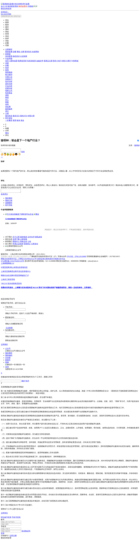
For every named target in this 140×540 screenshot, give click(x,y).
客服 (7, 362)
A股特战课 (13, 61)
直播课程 (8, 203)
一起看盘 (8, 120)
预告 (18, 52)
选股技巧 (8, 79)
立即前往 (4, 513)
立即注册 (13, 536)
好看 (7, 65)
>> (2, 157)
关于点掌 (16, 237)
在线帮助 (35, 52)
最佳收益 (8, 116)
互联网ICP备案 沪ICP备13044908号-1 (15, 256)
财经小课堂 (66, 61)
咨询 (7, 367)
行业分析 (8, 86)
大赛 (7, 113)
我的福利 (8, 355)
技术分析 (8, 81)
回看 (14, 52)
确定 (23, 381)
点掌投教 (23, 239)
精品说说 (16, 56)
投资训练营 (31, 61)
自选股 (7, 358)
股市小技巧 (57, 61)
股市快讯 (28, 52)
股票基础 (8, 72)
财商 (7, 70)
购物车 (7, 360)
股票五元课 (48, 61)
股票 (14, 120)
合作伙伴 (31, 237)
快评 (7, 68)
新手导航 (8, 205)
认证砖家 (23, 56)
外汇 (7, 100)
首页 (7, 61)
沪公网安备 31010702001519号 (12, 261)
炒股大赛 (31, 116)
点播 (22, 52)
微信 (7, 133)
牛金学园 (8, 58)
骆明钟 (137, 145)
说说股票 (8, 56)
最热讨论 (23, 116)
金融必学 (39, 61)
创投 (7, 104)
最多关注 (16, 116)
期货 (7, 97)
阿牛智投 (8, 118)
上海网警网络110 (7, 263)
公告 (29, 241)
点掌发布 (34, 244)
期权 (7, 102)
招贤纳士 (27, 244)
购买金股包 (22, 6)
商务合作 (23, 241)
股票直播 (8, 52)
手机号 (3, 526)
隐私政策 (38, 237)
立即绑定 (4, 344)
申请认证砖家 (18, 244)
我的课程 (8, 198)
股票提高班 (22, 61)
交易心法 (8, 77)
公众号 (7, 348)
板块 (18, 120)
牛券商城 (74, 61)
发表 (23, 152)
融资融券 (8, 109)
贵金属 (7, 107)
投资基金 (8, 93)
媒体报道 (23, 237)
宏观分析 (8, 88)
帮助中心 (16, 241)
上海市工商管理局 (8, 279)
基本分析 (8, 84)
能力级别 (8, 74)
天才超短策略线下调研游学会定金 (16, 219)
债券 (7, 95)
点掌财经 (8, 49)
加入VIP (4, 6)
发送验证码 (26, 531)
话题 (7, 63)
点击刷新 (9, 328)
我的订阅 (8, 200)
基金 (22, 120)
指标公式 (8, 91)
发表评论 (4, 194)
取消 (27, 381)
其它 (7, 111)
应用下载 (16, 239)
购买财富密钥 (13, 6)
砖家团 (7, 54)
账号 (2, 519)
